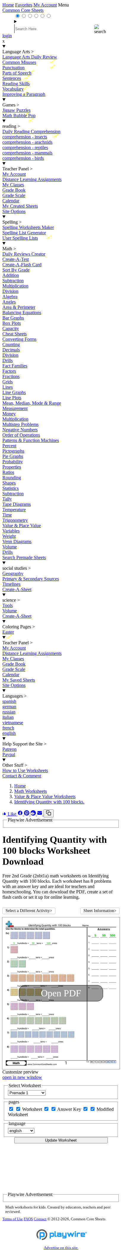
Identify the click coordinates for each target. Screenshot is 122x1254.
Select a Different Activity (29, 910)
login (7, 35)
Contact (40, 1219)
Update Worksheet (61, 1140)
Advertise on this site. (61, 1248)
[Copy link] (49, 813)
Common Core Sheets (23, 10)
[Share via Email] (40, 813)
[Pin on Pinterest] (27, 813)
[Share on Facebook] (20, 813)
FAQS (28, 1219)
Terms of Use (12, 1219)
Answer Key (69, 1109)
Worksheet (32, 1109)
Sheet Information (100, 910)
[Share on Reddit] (33, 813)
